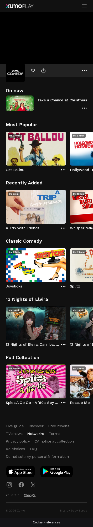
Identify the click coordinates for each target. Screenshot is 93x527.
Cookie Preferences (46, 522)
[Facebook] (21, 484)
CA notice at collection (54, 441)
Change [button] (30, 495)
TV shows (14, 433)
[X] (33, 484)
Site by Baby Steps (73, 510)
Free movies (58, 426)
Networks (35, 433)
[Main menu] (84, 6)
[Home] (19, 6)
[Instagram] (9, 484)
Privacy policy (18, 441)
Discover (36, 426)
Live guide (15, 426)
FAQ (33, 449)
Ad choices (15, 449)
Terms (54, 433)
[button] (46, 103)
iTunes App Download (20, 472)
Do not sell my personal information (37, 456)
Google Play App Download (57, 472)
